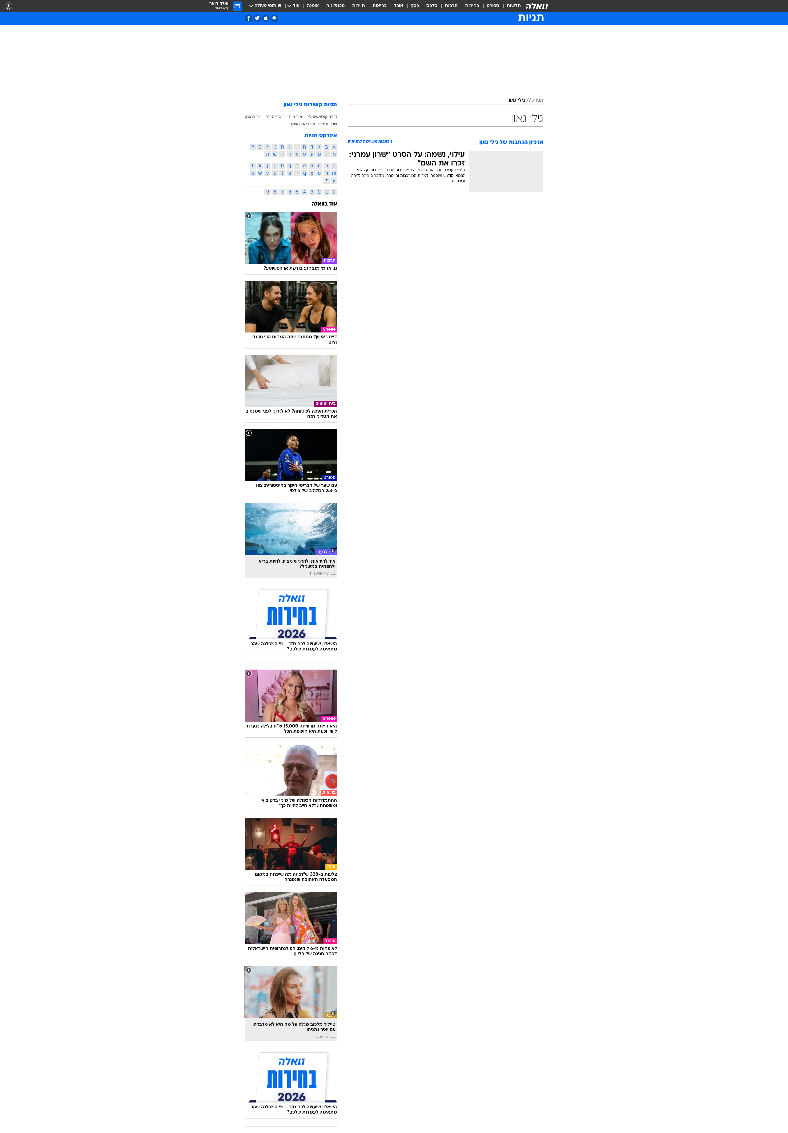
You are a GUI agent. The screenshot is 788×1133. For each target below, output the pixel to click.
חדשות (514, 6)
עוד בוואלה (324, 204)
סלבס (431, 6)
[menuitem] (510, 6)
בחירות (472, 6)
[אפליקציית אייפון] (266, 18)
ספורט (493, 6)
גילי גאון (517, 100)
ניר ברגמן (253, 116)
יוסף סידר (275, 116)
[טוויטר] (257, 18)
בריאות (379, 6)
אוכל (398, 6)
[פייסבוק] (248, 18)
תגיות (537, 100)
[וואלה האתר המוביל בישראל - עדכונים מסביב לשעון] (537, 6)
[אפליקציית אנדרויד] (274, 18)
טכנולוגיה (335, 6)
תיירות (358, 6)
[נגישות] (8, 6)
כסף (415, 6)
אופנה (313, 6)
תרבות (451, 6)
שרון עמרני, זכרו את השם (314, 123)
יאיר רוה (296, 116)
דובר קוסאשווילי (322, 116)
